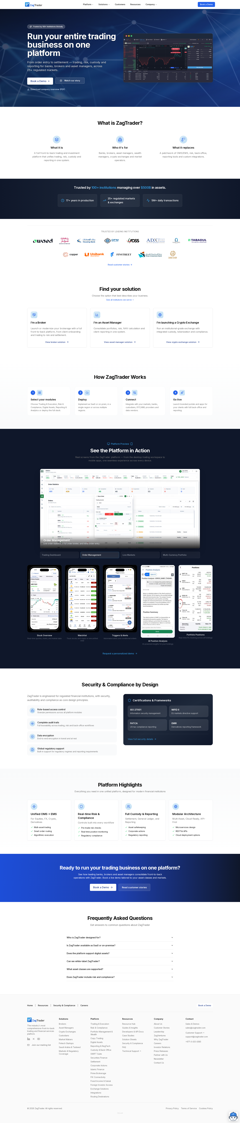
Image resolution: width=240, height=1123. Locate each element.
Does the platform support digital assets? (88, 953)
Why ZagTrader (161, 1039)
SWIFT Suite (96, 1054)
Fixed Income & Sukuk (101, 1081)
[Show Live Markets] (195, 471)
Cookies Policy (206, 1108)
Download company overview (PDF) (48, 89)
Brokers (62, 1024)
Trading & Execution (100, 1024)
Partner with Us (161, 1055)
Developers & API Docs (133, 1031)
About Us (158, 1024)
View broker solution (55, 342)
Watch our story (72, 80)
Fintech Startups (66, 1043)
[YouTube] (38, 1039)
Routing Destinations (100, 1096)
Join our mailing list (41, 1045)
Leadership (159, 1031)
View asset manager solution (118, 342)
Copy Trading (97, 1038)
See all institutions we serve (119, 300)
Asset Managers (66, 1028)
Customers (120, 4)
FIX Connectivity (98, 1077)
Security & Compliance (64, 1005)
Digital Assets (97, 1042)
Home (30, 1005)
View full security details (140, 739)
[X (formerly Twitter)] (33, 1039)
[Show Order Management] (192, 471)
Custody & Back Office (101, 1050)
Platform (87, 4)
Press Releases (161, 1051)
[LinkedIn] (28, 1039)
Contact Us (159, 1063)
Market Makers (66, 1039)
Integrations (96, 1093)
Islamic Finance (97, 1069)
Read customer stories (119, 264)
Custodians (64, 1035)
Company (150, 4)
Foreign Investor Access (102, 1085)
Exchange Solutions (100, 1089)
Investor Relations (162, 1047)
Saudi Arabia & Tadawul (70, 1047)
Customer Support (194, 1033)
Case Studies (128, 1035)
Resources (135, 4)
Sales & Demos (192, 1024)
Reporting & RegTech (100, 1046)
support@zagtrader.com (197, 1036)
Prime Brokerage (98, 1073)
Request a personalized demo (118, 653)
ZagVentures (160, 1035)
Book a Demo (206, 4)
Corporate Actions (99, 1065)
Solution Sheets (129, 1039)
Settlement (95, 1061)
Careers (84, 1005)
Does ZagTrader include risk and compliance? (91, 977)
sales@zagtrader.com (195, 1028)
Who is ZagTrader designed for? (84, 937)
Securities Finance (99, 1058)
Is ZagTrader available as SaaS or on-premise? (91, 945)
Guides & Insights (130, 1028)
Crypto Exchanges (67, 1031)
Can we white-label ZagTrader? (83, 961)
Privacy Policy (172, 1108)
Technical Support (130, 1051)
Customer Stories (162, 1028)
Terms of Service (189, 1108)
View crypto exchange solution (181, 342)
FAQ (124, 1047)
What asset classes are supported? (85, 969)
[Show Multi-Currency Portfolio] (197, 471)
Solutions (103, 4)
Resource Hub (128, 1024)
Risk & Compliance (99, 1028)
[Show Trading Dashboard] (189, 471)
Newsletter (159, 1059)
